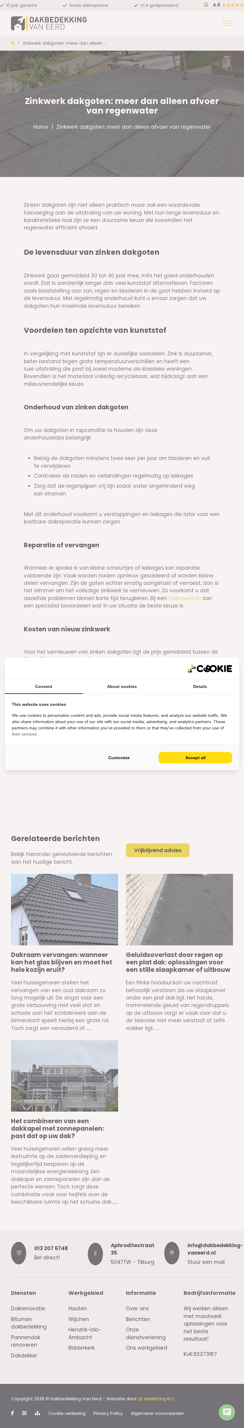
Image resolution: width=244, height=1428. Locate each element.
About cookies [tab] (122, 686)
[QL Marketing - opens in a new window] (209, 669)
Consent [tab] (43, 686)
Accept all (195, 757)
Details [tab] (200, 686)
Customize (119, 757)
